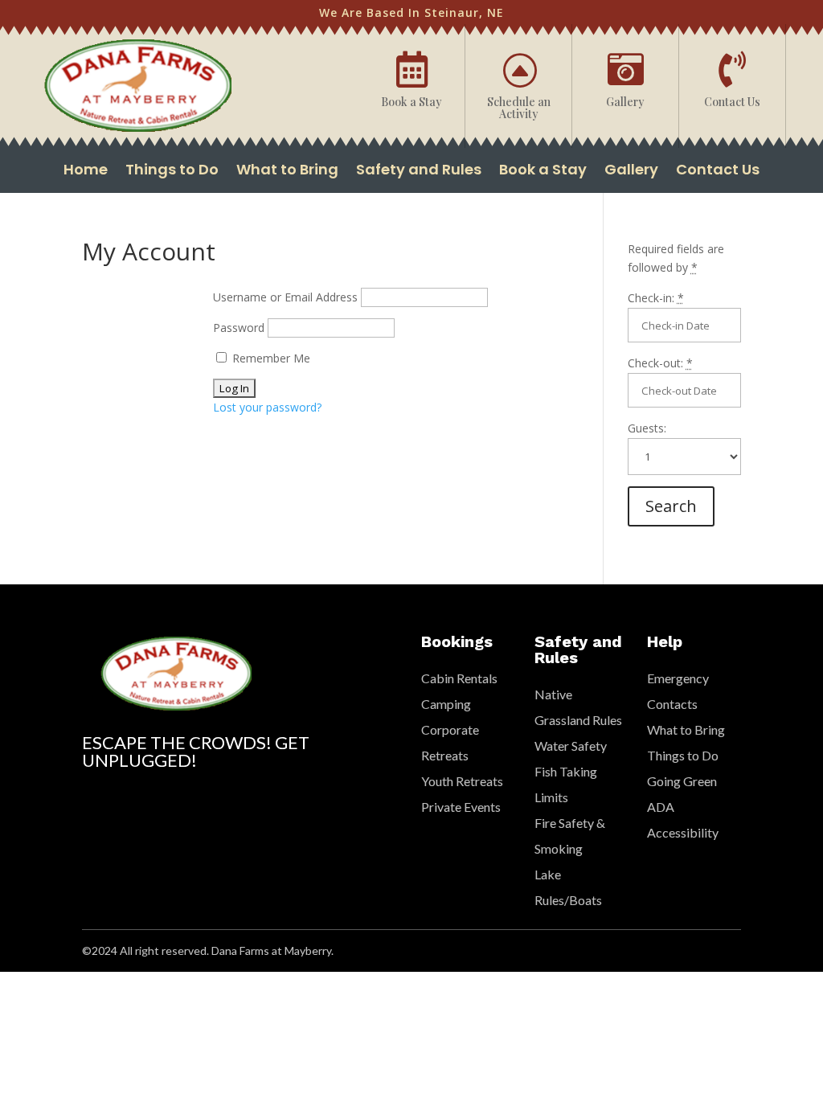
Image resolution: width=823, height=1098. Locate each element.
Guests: (647, 428)
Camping (446, 703)
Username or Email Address (285, 297)
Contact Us (718, 171)
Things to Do (172, 171)
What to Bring (287, 171)
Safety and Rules (418, 171)
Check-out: (660, 363)
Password (238, 327)
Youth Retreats (462, 781)
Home (85, 171)
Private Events (461, 806)
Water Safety (570, 745)
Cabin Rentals (459, 678)
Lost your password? (267, 407)
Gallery (631, 171)
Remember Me (269, 358)
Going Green (682, 781)
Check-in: (656, 297)
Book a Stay (543, 171)
